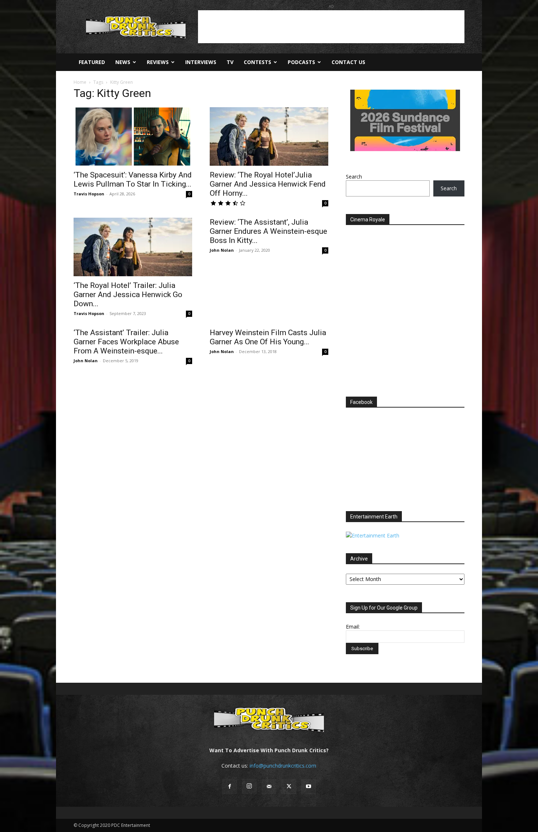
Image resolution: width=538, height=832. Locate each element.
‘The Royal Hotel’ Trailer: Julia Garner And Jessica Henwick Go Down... (128, 294)
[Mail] (269, 786)
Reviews (158, 62)
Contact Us (348, 62)
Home (80, 82)
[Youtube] (308, 786)
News (122, 62)
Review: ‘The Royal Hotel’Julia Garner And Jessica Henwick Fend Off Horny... (268, 184)
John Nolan (222, 250)
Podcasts (301, 62)
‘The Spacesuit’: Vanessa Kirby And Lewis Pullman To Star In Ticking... (133, 179)
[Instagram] (249, 786)
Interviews (200, 62)
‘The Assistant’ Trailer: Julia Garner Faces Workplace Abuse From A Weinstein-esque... (126, 341)
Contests (257, 62)
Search (354, 176)
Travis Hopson (89, 193)
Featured (92, 62)
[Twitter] (288, 786)
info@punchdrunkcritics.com (283, 765)
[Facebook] (229, 786)
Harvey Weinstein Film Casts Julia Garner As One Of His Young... (268, 337)
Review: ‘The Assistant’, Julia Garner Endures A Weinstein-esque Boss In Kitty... (268, 231)
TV (230, 62)
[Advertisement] (331, 26)
